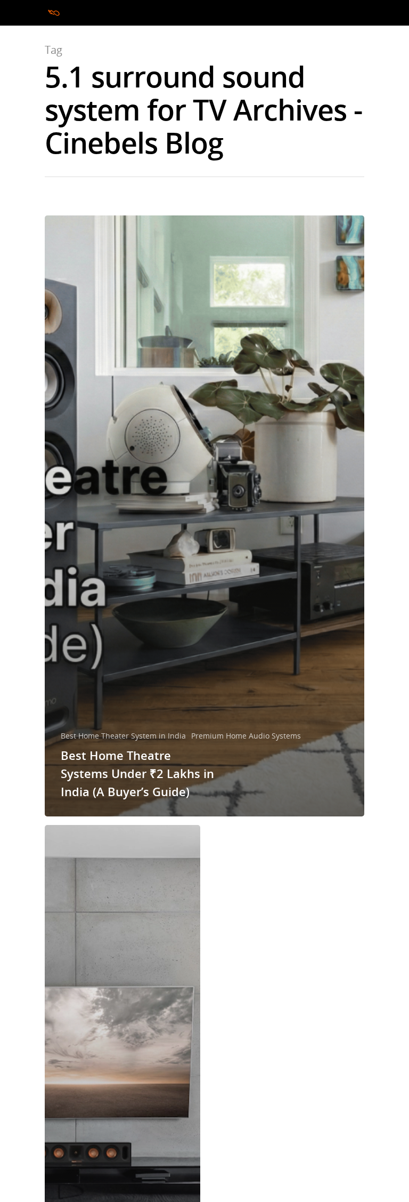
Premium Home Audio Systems (246, 736)
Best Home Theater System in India (123, 736)
